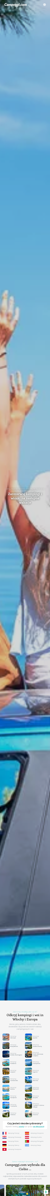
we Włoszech (38, 1126)
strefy (21, 1126)
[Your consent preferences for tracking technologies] (46, 1192)
